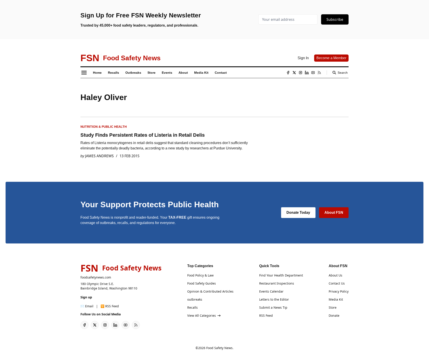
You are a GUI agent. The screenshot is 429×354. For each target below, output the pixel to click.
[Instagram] (301, 73)
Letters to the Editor (274, 299)
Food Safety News (219, 348)
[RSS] (319, 73)
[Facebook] (288, 73)
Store (332, 307)
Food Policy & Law (200, 275)
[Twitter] (294, 73)
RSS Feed (266, 315)
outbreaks (194, 299)
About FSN (333, 212)
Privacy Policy (339, 291)
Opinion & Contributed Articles (210, 291)
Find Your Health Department (281, 275)
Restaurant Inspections (276, 283)
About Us (335, 275)
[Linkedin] (307, 73)
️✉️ (86, 306)
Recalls (192, 307)
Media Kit (336, 299)
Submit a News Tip (273, 307)
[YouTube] (313, 73)
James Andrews (99, 155)
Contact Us (337, 283)
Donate (334, 315)
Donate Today (298, 212)
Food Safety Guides (201, 283)
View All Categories (201, 315)
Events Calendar (271, 291)
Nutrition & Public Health (103, 126)
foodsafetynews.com (95, 277)
